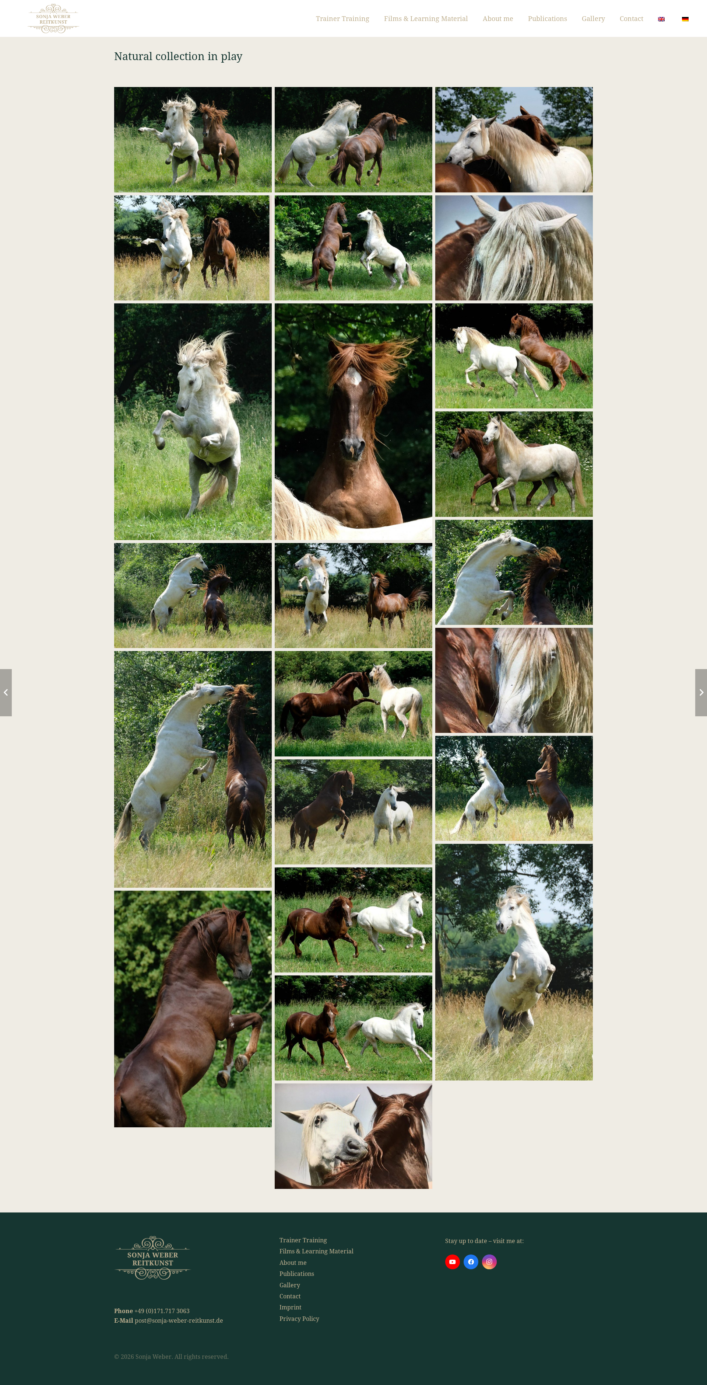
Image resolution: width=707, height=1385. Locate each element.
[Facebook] (471, 1261)
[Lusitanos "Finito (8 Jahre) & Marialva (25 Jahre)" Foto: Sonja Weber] (193, 140)
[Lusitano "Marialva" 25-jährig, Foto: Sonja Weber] (193, 1009)
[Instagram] (489, 1261)
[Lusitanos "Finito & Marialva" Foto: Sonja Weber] (353, 140)
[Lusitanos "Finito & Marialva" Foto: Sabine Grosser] (514, 248)
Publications (296, 1274)
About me (293, 1263)
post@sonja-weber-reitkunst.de (179, 1320)
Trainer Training (303, 1240)
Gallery (289, 1285)
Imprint (290, 1307)
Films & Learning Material (316, 1251)
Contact (290, 1296)
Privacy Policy (299, 1319)
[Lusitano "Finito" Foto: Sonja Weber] (193, 422)
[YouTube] (452, 1261)
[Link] (53, 18)
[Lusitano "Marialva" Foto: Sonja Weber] (353, 422)
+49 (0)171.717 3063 (162, 1311)
